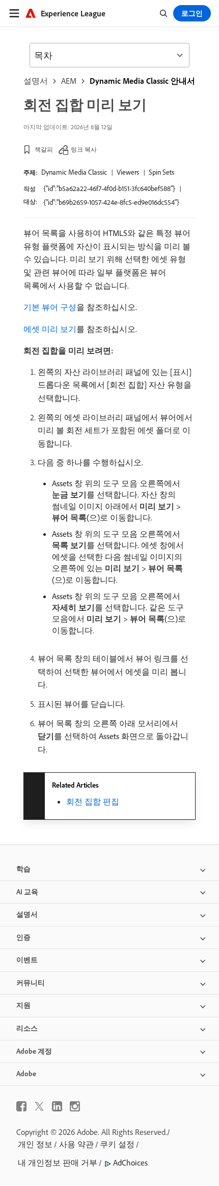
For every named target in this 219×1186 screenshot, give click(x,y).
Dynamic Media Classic (74, 172)
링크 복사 (84, 149)
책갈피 (44, 149)
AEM (68, 81)
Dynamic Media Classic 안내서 (142, 81)
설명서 (35, 81)
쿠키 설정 (117, 1144)
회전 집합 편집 (92, 801)
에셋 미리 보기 (49, 329)
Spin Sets (161, 172)
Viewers (128, 172)
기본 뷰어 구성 (49, 307)
